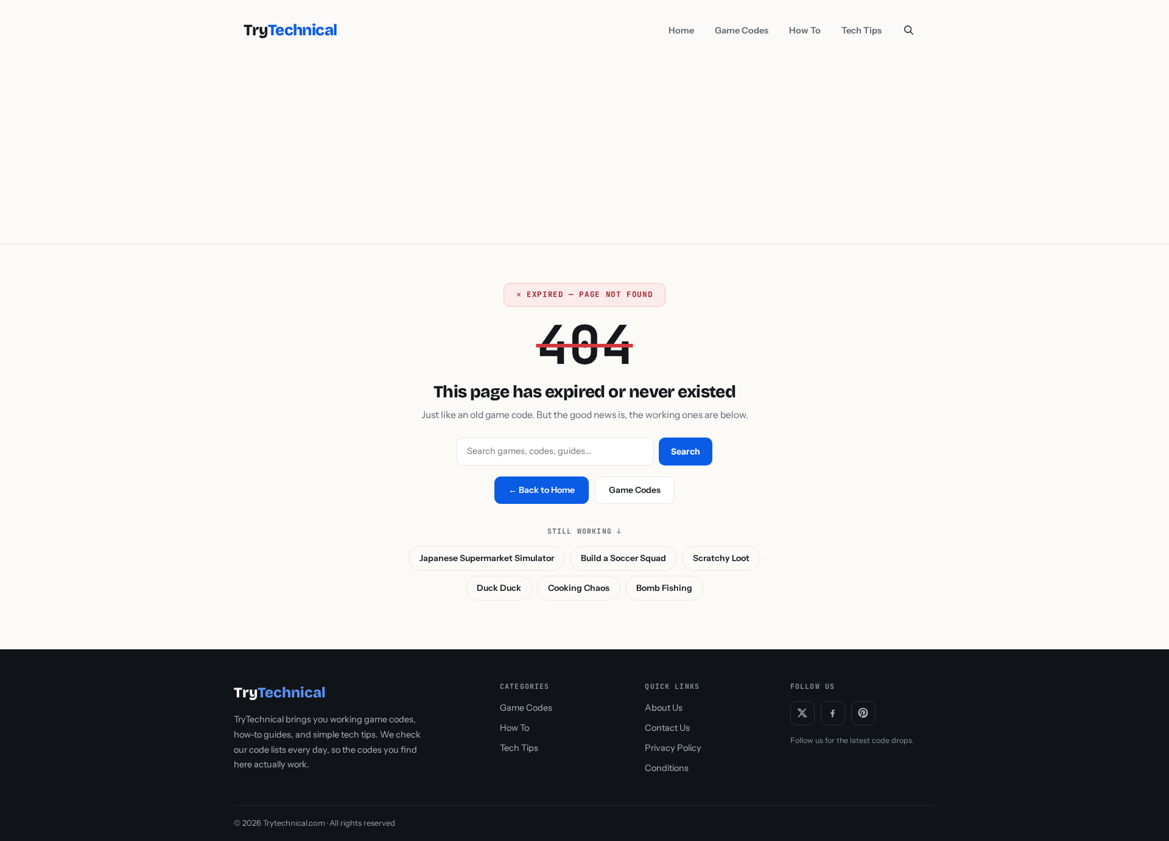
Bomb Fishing (664, 587)
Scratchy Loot (721, 558)
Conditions (667, 767)
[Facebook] (833, 713)
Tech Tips (861, 30)
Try (290, 30)
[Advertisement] (584, 152)
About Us (664, 707)
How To (805, 30)
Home (681, 30)
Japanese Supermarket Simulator (487, 558)
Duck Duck (499, 587)
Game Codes (741, 30)
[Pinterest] (863, 713)
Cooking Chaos (578, 587)
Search (685, 451)
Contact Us (667, 727)
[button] (908, 30)
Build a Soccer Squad (623, 558)
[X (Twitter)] (802, 713)
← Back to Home (541, 489)
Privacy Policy (673, 747)
